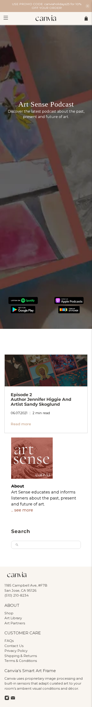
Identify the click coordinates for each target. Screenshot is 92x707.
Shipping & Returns (20, 656)
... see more (22, 510)
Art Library (13, 618)
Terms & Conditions (20, 661)
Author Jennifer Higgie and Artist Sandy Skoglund (41, 399)
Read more (21, 424)
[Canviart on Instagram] (6, 699)
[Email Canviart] (12, 699)
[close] (87, 6)
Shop (8, 613)
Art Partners (14, 623)
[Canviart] (46, 18)
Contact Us (13, 646)
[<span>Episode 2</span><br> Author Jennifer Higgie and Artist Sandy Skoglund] (46, 370)
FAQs (9, 641)
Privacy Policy (15, 651)
